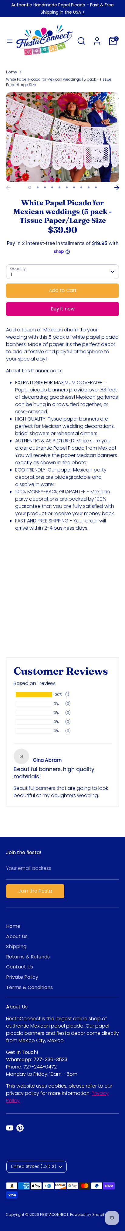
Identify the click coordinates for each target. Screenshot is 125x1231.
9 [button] (89, 187)
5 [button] (59, 187)
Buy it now (63, 308)
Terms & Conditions (29, 987)
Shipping (16, 946)
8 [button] (81, 187)
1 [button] (29, 187)
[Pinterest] (20, 1128)
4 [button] (52, 187)
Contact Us (19, 966)
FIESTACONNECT (54, 1214)
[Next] (116, 187)
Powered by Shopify (88, 1214)
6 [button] (67, 187)
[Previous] (8, 187)
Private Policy (22, 977)
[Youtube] (9, 1128)
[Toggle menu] (8, 41)
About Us (17, 936)
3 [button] (45, 187)
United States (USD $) (33, 1166)
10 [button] (96, 187)
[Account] (97, 38)
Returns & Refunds (28, 956)
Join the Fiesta (35, 890)
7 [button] (74, 187)
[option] (62, 137)
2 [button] (38, 187)
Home (11, 72)
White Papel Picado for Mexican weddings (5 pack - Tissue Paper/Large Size (58, 82)
